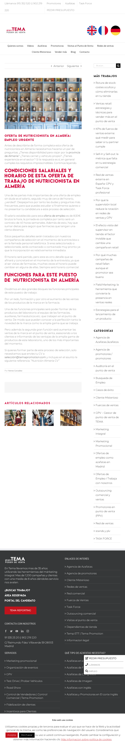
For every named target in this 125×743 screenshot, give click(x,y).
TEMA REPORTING (20, 610)
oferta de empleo (55, 215)
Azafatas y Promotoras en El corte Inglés (92, 694)
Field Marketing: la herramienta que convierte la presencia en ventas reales (107, 293)
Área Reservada (15, 595)
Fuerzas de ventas (107, 405)
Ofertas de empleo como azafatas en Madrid (104, 460)
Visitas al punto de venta (82, 620)
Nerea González (15, 371)
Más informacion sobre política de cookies (86, 739)
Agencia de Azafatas (79, 566)
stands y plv (103, 530)
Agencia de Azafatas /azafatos (107, 339)
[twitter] (11, 631)
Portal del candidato (20, 600)
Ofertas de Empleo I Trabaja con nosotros (106, 478)
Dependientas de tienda (82, 626)
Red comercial (76, 593)
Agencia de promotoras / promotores (104, 354)
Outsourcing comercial (81, 613)
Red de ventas (104, 523)
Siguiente (73, 66)
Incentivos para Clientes (21, 711)
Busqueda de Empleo (104, 380)
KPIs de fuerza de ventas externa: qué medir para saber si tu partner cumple (107, 137)
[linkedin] (22, 631)
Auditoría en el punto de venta (105, 368)
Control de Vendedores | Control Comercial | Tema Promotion (26, 696)
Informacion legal (78, 640)
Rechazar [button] (26, 735)
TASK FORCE (104, 538)
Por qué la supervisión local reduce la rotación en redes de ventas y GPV (107, 209)
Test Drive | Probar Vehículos (24, 680)
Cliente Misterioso (107, 397)
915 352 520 (23, 3)
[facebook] (6, 631)
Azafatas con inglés (79, 687)
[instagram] (28, 631)
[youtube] (17, 631)
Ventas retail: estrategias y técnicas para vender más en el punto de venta (106, 112)
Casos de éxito (105, 389)
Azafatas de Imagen (79, 680)
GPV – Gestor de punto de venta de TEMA (107, 417)
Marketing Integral (102, 431)
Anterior (59, 66)
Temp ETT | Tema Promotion (85, 633)
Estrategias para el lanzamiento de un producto (107, 314)
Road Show (13, 687)
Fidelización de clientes (20, 704)
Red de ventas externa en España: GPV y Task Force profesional (105, 183)
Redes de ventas (77, 586)
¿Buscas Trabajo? (17, 590)
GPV (9, 674)
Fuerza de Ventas (78, 600)
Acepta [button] (11, 735)
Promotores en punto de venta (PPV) (105, 511)
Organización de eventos (22, 667)
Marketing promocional (21, 660)
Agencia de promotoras (82, 573)
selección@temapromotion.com (25, 357)
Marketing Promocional (104, 443)
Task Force (73, 606)
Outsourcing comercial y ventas (104, 495)
